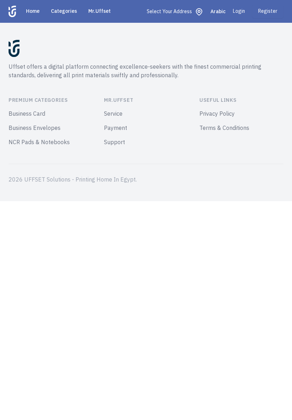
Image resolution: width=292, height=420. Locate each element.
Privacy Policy (217, 114)
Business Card (27, 114)
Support (114, 142)
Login (239, 11)
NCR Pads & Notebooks (39, 142)
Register (267, 11)
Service (113, 114)
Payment (115, 128)
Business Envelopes (35, 128)
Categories (64, 11)
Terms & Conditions (224, 128)
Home (33, 11)
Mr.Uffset (99, 11)
